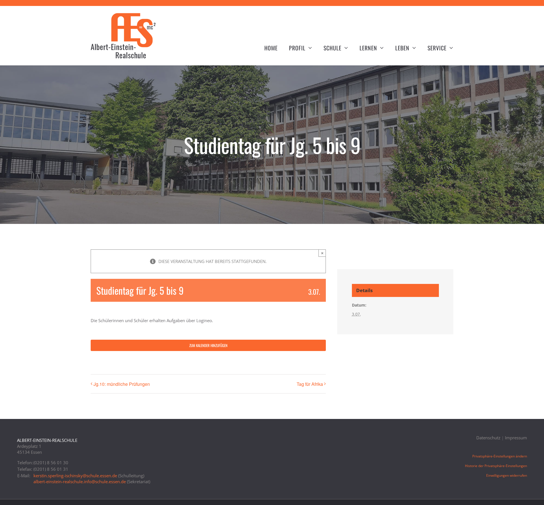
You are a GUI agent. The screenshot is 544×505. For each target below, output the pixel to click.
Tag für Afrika (310, 384)
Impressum (516, 437)
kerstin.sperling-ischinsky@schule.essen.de (75, 475)
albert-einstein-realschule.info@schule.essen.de (79, 481)
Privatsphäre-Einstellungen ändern (499, 456)
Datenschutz (488, 437)
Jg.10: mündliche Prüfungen (122, 384)
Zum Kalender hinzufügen (208, 345)
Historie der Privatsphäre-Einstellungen (496, 465)
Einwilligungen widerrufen (506, 475)
